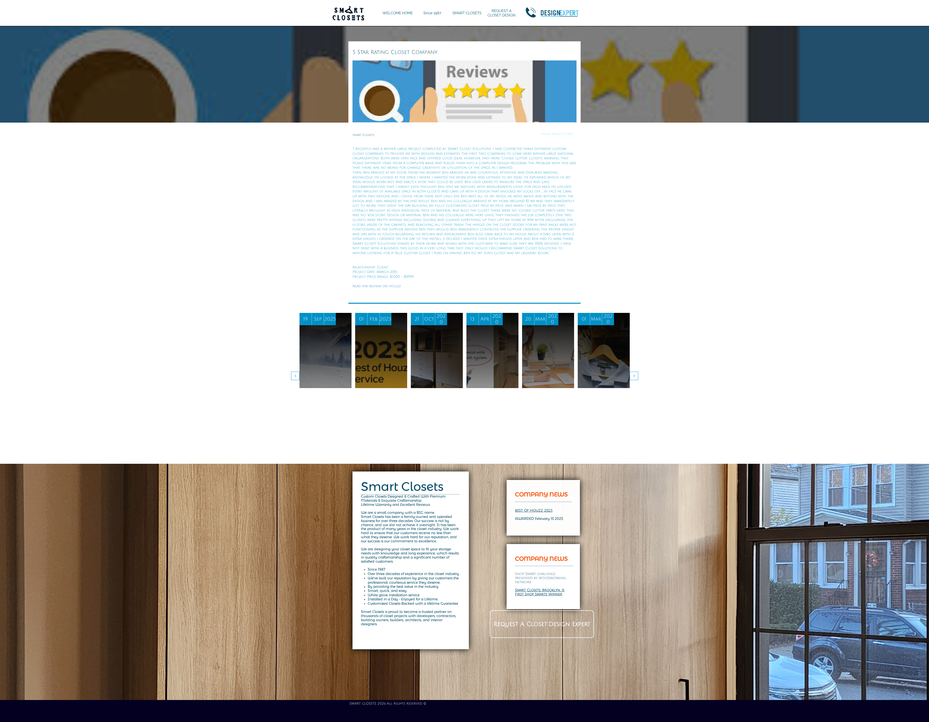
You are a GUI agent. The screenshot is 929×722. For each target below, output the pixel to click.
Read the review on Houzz (376, 286)
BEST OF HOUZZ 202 (533, 510)
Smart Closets (402, 486)
